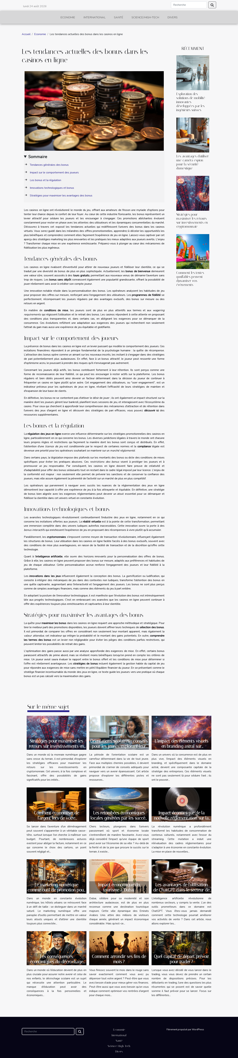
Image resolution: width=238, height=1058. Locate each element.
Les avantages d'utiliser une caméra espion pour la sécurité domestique (192, 162)
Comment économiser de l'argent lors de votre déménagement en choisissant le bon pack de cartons (56, 820)
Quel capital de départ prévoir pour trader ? (181, 959)
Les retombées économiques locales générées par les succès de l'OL (119, 818)
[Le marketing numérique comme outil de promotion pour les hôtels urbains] (56, 876)
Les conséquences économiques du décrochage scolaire (56, 961)
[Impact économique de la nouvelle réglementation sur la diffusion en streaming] (181, 804)
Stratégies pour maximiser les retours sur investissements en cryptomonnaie (192, 220)
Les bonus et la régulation (45, 180)
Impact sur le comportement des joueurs (54, 172)
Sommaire (37, 156)
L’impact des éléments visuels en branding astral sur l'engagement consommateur (181, 746)
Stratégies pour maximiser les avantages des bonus (61, 195)
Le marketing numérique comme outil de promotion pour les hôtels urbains (56, 890)
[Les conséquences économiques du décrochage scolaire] (56, 948)
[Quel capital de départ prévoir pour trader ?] (181, 948)
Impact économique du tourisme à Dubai (119, 887)
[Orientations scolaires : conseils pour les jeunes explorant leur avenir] (119, 732)
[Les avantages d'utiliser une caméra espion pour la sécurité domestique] (192, 135)
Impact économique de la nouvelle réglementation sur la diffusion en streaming (181, 818)
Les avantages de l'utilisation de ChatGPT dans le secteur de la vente (181, 890)
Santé (118, 17)
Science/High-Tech (145, 17)
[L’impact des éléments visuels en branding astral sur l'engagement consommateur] (181, 732)
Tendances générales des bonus (49, 165)
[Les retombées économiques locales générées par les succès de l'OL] (119, 804)
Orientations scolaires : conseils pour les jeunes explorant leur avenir (119, 746)
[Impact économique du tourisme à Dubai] (119, 876)
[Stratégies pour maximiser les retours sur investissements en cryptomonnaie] (192, 193)
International (94, 17)
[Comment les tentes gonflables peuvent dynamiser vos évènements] (192, 251)
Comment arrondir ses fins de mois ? (119, 959)
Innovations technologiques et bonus (52, 188)
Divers (172, 17)
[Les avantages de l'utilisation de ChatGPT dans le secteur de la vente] (181, 876)
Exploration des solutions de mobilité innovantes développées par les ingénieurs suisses (190, 102)
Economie (67, 17)
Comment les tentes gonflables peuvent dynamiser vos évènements (190, 279)
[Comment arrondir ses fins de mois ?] (119, 948)
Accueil (26, 34)
